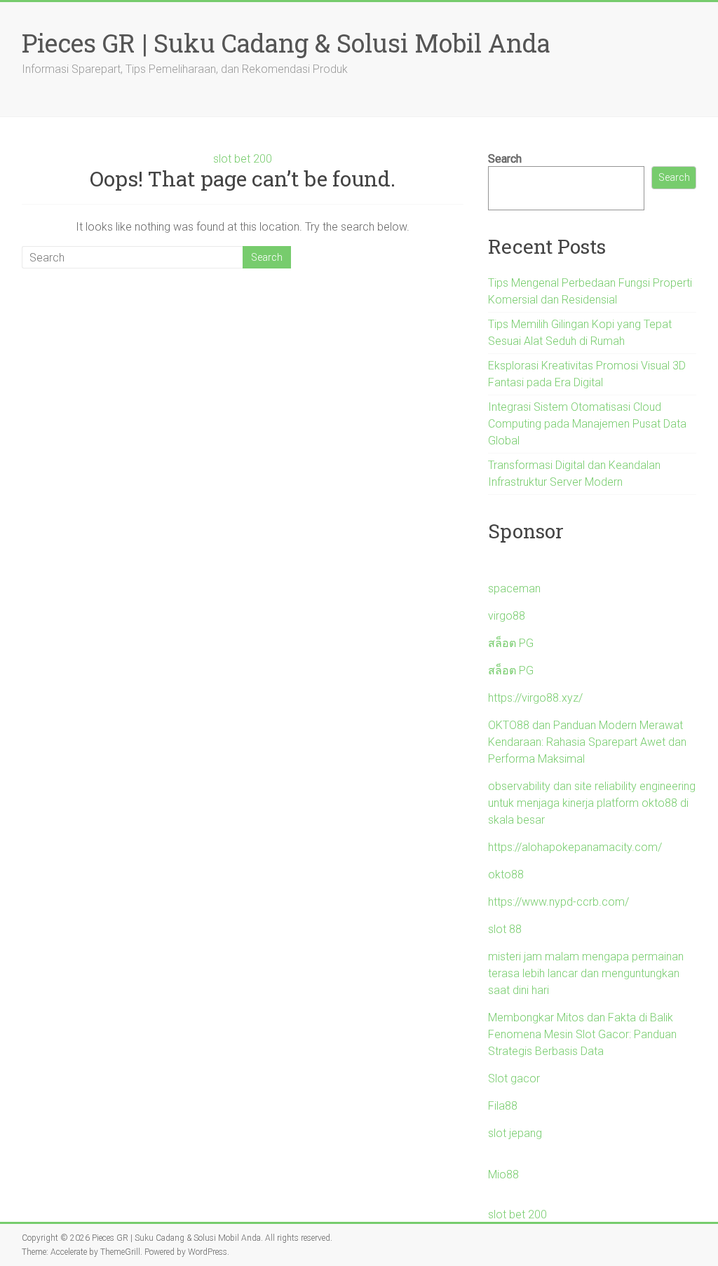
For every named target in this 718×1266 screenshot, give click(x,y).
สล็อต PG (511, 643)
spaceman (514, 588)
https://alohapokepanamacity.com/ (575, 847)
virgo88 (506, 615)
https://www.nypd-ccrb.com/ (558, 901)
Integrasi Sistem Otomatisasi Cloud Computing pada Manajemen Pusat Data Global (587, 423)
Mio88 (503, 1174)
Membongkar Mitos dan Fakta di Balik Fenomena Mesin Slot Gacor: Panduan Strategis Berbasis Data (582, 1034)
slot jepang (515, 1133)
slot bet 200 (242, 158)
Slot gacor (514, 1078)
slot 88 (505, 929)
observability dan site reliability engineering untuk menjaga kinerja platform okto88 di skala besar (592, 803)
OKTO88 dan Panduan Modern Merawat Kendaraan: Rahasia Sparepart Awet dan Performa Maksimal (587, 742)
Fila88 (502, 1105)
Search (505, 158)
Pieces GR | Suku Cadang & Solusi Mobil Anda (286, 43)
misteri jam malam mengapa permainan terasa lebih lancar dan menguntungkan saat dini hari (586, 973)
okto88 (506, 874)
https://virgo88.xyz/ (535, 698)
